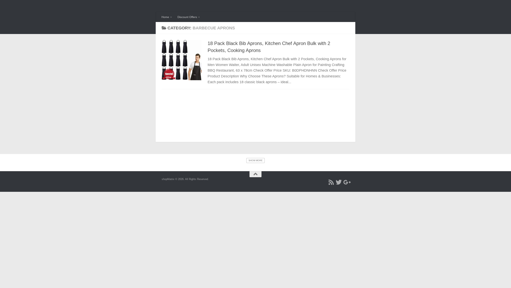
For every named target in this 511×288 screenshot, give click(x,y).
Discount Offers (187, 17)
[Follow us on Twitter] (339, 182)
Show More (255, 160)
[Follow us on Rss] (331, 182)
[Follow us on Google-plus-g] (346, 182)
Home (165, 17)
